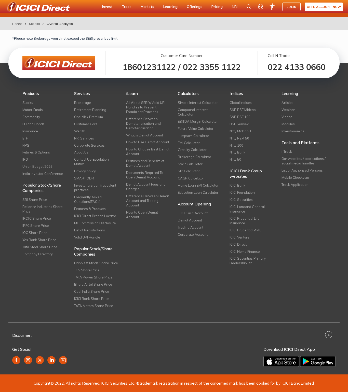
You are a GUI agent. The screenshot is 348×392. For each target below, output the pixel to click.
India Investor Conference (42, 174)
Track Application (295, 185)
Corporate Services (89, 145)
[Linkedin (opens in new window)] (51, 360)
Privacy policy (85, 171)
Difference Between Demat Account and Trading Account (147, 200)
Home (17, 23)
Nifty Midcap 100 (243, 131)
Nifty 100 (236, 145)
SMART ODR (84, 178)
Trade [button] (126, 6)
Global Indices (241, 103)
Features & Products (90, 209)
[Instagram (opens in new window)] (28, 360)
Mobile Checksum (295, 177)
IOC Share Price (34, 233)
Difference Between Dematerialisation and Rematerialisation (143, 123)
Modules (288, 124)
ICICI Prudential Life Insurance (245, 220)
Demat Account (190, 220)
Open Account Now (324, 7)
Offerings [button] (194, 6)
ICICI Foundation (242, 192)
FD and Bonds (33, 124)
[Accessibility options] (272, 6)
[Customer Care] (260, 6)
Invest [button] (107, 6)
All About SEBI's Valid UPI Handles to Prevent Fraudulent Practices (145, 107)
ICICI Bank (237, 185)
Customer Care (86, 124)
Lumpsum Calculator (193, 136)
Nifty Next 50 (239, 138)
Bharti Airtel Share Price (93, 284)
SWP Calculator (190, 164)
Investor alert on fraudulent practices (95, 187)
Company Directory (37, 254)
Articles (287, 103)
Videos (287, 117)
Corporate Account (193, 234)
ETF (25, 138)
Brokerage (82, 103)
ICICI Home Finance (245, 251)
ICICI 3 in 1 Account (193, 213)
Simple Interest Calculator (198, 103)
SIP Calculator (189, 171)
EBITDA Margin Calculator (198, 121)
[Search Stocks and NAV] (249, 6)
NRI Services (84, 138)
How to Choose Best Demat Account (147, 151)
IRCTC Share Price (36, 218)
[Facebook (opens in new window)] (16, 360)
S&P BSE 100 (240, 117)
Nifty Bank (237, 152)
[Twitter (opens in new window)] (40, 360)
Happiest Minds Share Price (96, 263)
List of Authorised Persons (302, 170)
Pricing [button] (217, 6)
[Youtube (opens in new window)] (63, 360)
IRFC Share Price (35, 225)
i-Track (287, 151)
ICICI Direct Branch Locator (95, 216)
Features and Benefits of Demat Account (145, 163)
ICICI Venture (239, 237)
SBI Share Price (34, 200)
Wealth (79, 131)
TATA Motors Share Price (93, 306)
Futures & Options (36, 152)
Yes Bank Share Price (39, 240)
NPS (25, 145)
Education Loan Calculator (198, 192)
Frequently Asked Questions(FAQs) (88, 199)
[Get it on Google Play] (318, 361)
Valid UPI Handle (87, 237)
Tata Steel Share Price (39, 247)
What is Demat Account (144, 135)
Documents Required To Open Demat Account (144, 175)
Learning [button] (170, 6)
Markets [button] (147, 6)
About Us (81, 152)
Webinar (288, 110)
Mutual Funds (32, 110)
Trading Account (190, 227)
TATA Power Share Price (93, 277)
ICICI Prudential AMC (246, 230)
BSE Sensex (239, 124)
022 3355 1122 (212, 67)
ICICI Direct (238, 244)
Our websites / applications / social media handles (304, 161)
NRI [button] (234, 6)
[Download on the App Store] (281, 361)
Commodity (31, 117)
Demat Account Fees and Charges (146, 186)
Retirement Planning (90, 110)
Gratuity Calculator (192, 150)
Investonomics (293, 131)
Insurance (30, 131)
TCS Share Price (87, 270)
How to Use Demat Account (147, 142)
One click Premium (88, 117)
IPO (25, 159)
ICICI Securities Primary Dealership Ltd (248, 260)
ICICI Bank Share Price (91, 299)
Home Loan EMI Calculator (198, 185)
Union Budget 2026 (37, 166)
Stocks (34, 23)
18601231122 (149, 67)
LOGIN (291, 7)
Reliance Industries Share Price (42, 209)
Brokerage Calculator (194, 157)
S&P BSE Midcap (243, 110)
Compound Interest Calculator (193, 112)
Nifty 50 (235, 159)
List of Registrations (89, 230)
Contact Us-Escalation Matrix (91, 161)
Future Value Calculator (195, 129)
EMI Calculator (189, 143)
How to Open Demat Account (142, 214)
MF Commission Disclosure (95, 223)
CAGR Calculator (191, 178)
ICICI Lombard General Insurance (247, 209)
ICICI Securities (241, 200)
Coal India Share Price (91, 291)
